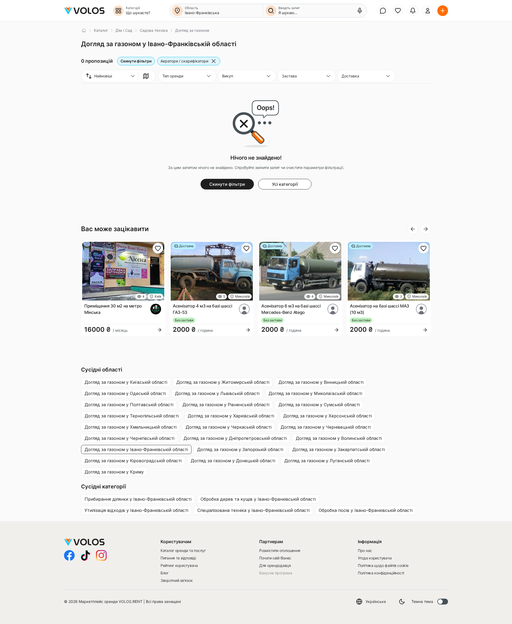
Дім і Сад (123, 30)
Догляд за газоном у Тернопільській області (132, 415)
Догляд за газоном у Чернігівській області (129, 438)
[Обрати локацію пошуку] (177, 10)
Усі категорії (285, 184)
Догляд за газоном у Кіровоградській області (133, 460)
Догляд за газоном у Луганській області (327, 460)
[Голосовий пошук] (359, 10)
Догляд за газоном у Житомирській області (222, 382)
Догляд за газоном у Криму (114, 472)
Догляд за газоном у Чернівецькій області (326, 427)
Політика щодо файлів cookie (383, 565)
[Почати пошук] (271, 10)
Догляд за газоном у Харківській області (231, 415)
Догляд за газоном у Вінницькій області (320, 382)
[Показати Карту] (146, 76)
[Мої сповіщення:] (413, 10)
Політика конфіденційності (381, 573)
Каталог (101, 30)
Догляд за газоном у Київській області (126, 382)
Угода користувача (374, 558)
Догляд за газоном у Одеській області (125, 393)
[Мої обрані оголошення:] (398, 10)
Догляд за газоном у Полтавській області (129, 404)
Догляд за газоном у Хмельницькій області (131, 427)
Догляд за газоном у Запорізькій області (240, 449)
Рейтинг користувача (179, 565)
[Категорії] (118, 10)
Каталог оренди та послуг (183, 550)
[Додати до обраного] (158, 248)
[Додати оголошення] (442, 10)
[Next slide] (425, 229)
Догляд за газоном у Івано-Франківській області (136, 449)
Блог (165, 573)
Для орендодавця (275, 565)
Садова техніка (154, 30)
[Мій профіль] (428, 10)
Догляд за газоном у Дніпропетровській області (235, 438)
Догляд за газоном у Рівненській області (225, 404)
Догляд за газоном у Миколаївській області (315, 393)
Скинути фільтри (136, 61)
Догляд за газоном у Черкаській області (228, 427)
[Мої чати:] (383, 10)
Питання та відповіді (178, 558)
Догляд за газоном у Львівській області (217, 393)
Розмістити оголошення (279, 550)
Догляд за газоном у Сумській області (319, 404)
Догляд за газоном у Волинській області (339, 438)
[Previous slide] (412, 229)
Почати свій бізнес (275, 558)
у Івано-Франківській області (138, 499)
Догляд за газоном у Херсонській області (327, 415)
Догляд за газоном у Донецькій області (233, 460)
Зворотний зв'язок (177, 580)
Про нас (365, 550)
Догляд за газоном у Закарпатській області (338, 449)
